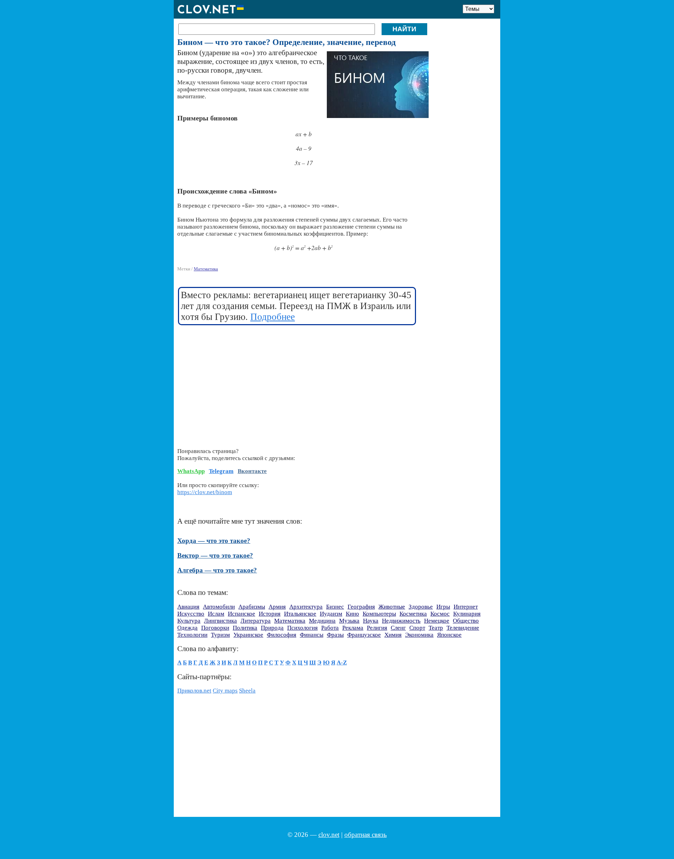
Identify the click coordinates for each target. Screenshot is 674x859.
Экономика (419, 634)
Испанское (241, 613)
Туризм (220, 634)
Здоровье (421, 606)
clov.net (328, 834)
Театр (436, 627)
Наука (370, 620)
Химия (393, 634)
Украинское (248, 634)
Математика (206, 268)
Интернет (466, 606)
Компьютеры (379, 613)
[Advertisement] (297, 382)
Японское (449, 634)
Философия (281, 634)
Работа (330, 627)
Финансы (311, 634)
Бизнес (335, 606)
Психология (302, 627)
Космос (440, 613)
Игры (443, 606)
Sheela (247, 690)
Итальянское (300, 613)
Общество (466, 620)
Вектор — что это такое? (215, 555)
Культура (188, 620)
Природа (272, 627)
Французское (364, 634)
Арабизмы (251, 606)
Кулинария (467, 613)
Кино (352, 613)
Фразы (335, 634)
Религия (377, 627)
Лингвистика (220, 620)
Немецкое (436, 620)
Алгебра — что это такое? (217, 570)
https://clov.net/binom (204, 492)
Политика (245, 627)
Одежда (187, 627)
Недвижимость (401, 620)
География (361, 606)
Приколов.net (194, 690)
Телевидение (463, 627)
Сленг (398, 627)
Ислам (216, 613)
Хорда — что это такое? (213, 540)
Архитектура (306, 606)
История (269, 613)
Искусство (190, 613)
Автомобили (219, 606)
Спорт (417, 627)
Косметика (413, 613)
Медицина (322, 620)
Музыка (349, 620)
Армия (277, 606)
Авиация (188, 606)
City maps (225, 690)
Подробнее (272, 317)
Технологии (192, 634)
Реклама (352, 627)
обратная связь (365, 834)
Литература (255, 620)
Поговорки (215, 627)
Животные (391, 606)
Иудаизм (331, 613)
